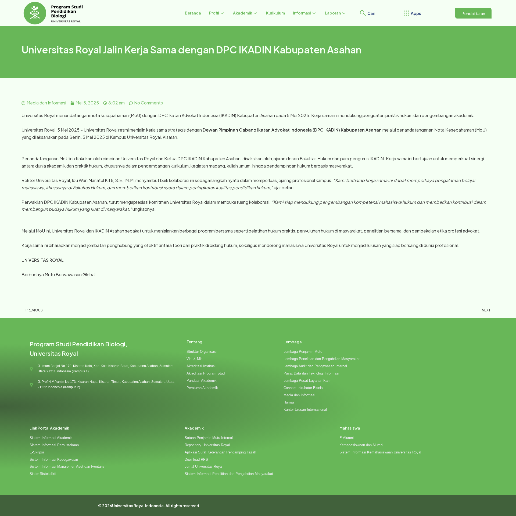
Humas (289, 402)
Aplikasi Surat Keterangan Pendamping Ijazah (220, 452)
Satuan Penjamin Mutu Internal (209, 438)
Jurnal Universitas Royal (204, 466)
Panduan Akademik (202, 381)
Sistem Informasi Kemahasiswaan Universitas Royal (380, 452)
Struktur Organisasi (202, 352)
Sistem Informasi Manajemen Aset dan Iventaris (67, 466)
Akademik (242, 12)
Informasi (302, 12)
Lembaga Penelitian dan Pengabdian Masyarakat (322, 359)
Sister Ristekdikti (43, 474)
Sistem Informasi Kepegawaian (54, 459)
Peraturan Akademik (202, 388)
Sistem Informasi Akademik (51, 438)
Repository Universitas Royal (207, 445)
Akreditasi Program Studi (206, 373)
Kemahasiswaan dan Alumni (361, 445)
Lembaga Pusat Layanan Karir (307, 381)
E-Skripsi (37, 452)
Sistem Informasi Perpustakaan (54, 445)
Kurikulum (275, 12)
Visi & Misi (195, 359)
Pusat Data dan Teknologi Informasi (311, 373)
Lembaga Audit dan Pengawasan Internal (315, 366)
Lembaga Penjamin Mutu (303, 352)
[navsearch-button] (362, 12)
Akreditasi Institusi (201, 366)
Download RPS (196, 459)
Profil (214, 12)
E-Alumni (346, 438)
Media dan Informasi (299, 395)
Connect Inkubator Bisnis (303, 388)
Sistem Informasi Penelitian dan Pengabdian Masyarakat (229, 474)
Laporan (333, 12)
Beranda (193, 12)
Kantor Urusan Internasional (305, 410)
